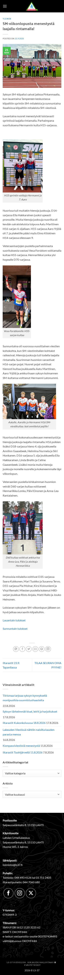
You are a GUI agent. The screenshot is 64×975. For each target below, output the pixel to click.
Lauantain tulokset (14, 620)
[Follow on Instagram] (20, 893)
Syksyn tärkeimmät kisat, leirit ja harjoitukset (30, 711)
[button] (5, 6)
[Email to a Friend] (35, 649)
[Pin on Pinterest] (42, 649)
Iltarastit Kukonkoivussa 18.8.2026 (24, 722)
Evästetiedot (32, 965)
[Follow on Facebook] (8, 893)
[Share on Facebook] (22, 649)
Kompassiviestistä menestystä (21, 745)
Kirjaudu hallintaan (41, 962)
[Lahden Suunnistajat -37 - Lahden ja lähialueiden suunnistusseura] (32, 6)
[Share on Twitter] (29, 649)
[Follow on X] (31, 893)
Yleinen (7, 19)
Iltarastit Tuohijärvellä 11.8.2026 (22, 752)
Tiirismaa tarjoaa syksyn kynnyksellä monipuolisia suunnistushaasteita (25, 698)
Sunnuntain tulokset (15, 628)
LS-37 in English (16, 962)
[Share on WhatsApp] (16, 649)
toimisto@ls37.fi (13, 864)
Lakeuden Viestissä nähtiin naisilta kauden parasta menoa (28, 732)
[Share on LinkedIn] (48, 649)
